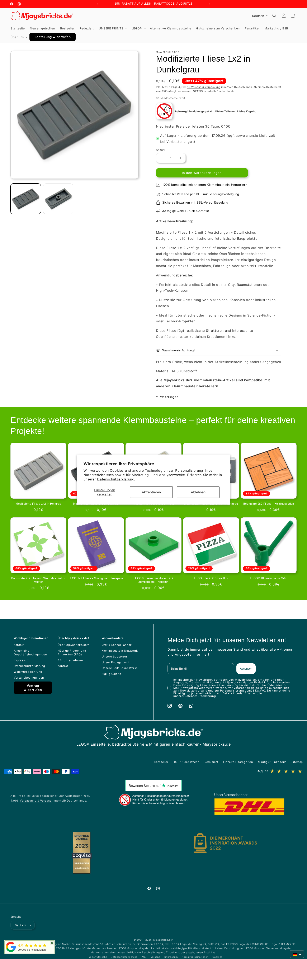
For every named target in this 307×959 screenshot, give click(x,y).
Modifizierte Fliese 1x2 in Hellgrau (38, 503)
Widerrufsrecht (98, 956)
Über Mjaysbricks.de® (73, 644)
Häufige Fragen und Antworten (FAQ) (72, 652)
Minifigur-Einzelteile (272, 762)
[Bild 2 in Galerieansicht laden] (58, 199)
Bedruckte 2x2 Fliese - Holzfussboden (268, 503)
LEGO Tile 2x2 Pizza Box (211, 578)
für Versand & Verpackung (203, 87)
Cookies (217, 956)
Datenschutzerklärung (29, 666)
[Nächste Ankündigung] (209, 4)
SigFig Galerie (111, 673)
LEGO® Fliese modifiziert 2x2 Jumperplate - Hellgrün (154, 580)
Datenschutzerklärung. (116, 479)
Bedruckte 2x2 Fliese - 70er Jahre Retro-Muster (38, 580)
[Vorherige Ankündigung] (97, 4)
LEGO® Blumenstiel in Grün (268, 578)
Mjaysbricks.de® (163, 939)
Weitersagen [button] (169, 397)
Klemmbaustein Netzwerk (120, 650)
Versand (155, 956)
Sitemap (297, 762)
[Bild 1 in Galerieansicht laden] (25, 199)
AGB (144, 956)
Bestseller (161, 762)
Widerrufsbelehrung (28, 671)
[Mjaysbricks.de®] (11, 952)
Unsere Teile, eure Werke (120, 668)
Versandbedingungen (29, 677)
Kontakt (19, 644)
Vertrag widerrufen (33, 688)
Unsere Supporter (114, 656)
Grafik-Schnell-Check (117, 644)
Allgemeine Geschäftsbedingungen (30, 652)
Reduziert (211, 762)
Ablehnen (198, 492)
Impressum (21, 660)
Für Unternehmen (70, 660)
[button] (112, 28)
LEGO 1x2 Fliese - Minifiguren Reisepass (96, 578)
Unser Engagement (115, 662)
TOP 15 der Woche (187, 762)
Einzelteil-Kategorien (238, 762)
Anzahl (160, 149)
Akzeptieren (151, 492)
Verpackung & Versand (36, 800)
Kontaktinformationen (195, 956)
